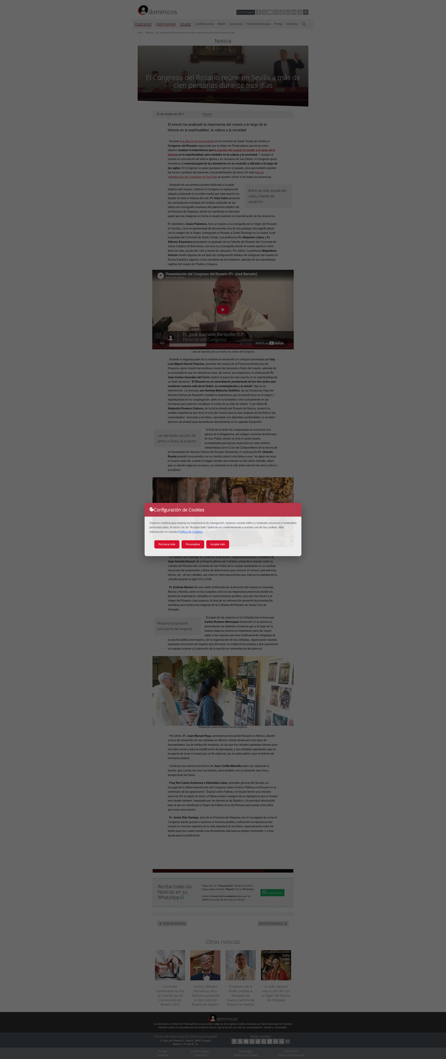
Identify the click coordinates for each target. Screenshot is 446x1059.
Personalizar (193, 544)
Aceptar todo (217, 544)
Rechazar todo (167, 544)
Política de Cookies (190, 531)
